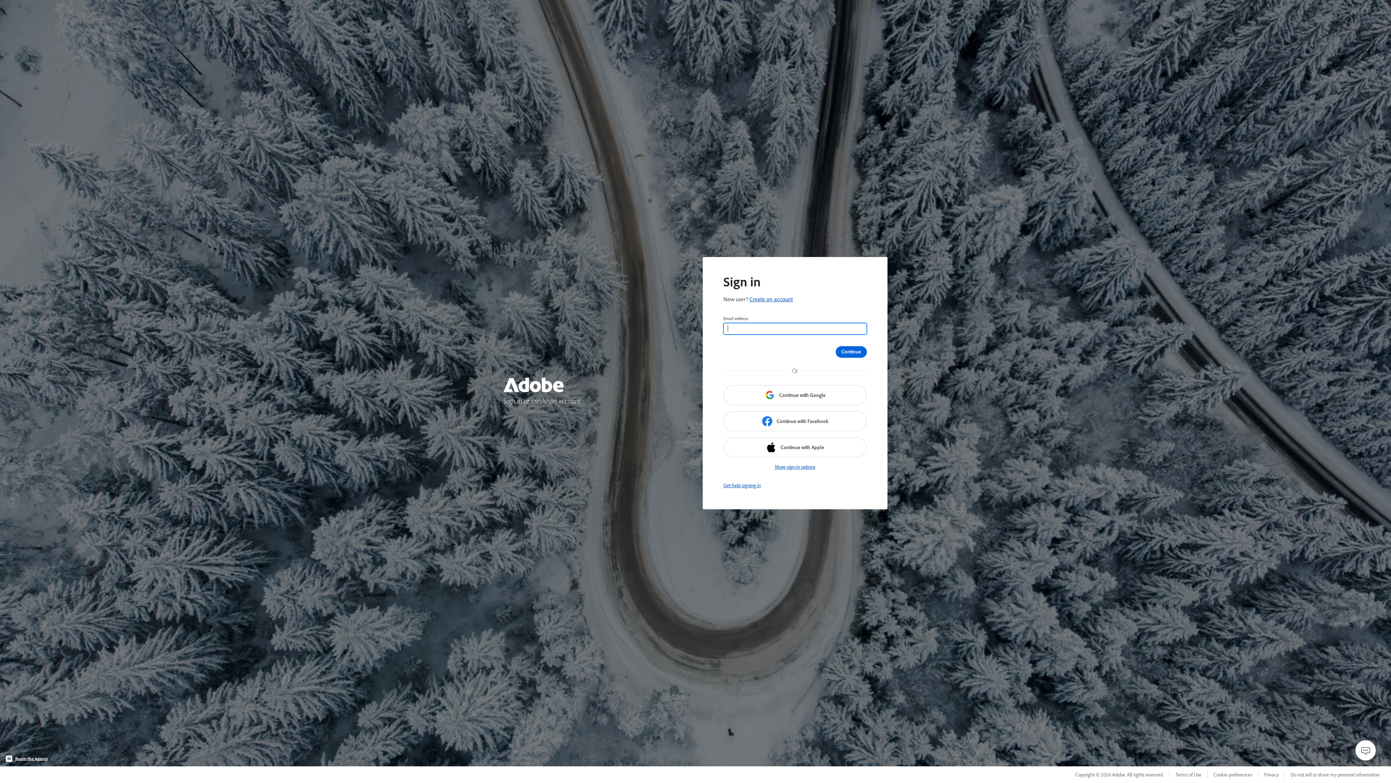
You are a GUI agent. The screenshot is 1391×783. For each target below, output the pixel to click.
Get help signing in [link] (742, 485)
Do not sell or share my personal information (1335, 774)
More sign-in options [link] (795, 467)
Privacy (1271, 774)
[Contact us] (1366, 750)
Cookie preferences (1233, 774)
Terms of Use (1188, 774)
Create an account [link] (771, 299)
